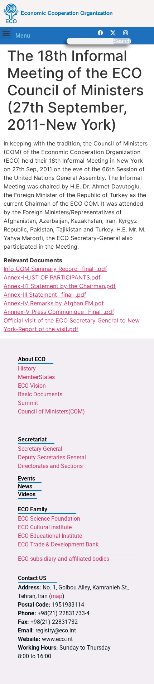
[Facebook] (100, 32)
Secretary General (40, 448)
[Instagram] (125, 32)
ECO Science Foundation (49, 518)
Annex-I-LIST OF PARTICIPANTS (47, 277)
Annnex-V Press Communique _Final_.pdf (59, 311)
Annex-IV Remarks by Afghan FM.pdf (54, 303)
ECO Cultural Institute (45, 527)
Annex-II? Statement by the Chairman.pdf (60, 286)
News (25, 486)
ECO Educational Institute (50, 535)
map (56, 596)
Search (122, 41)
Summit (28, 403)
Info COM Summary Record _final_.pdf (55, 268)
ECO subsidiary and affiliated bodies (63, 558)
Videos (26, 494)
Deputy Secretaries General (52, 457)
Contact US (32, 578)
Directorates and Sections (50, 466)
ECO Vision (32, 385)
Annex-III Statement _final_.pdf (45, 294)
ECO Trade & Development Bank (58, 544)
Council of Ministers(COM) (51, 411)
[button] (6, 33)
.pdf (95, 277)
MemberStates (36, 377)
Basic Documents (40, 394)
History (27, 368)
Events (26, 478)
